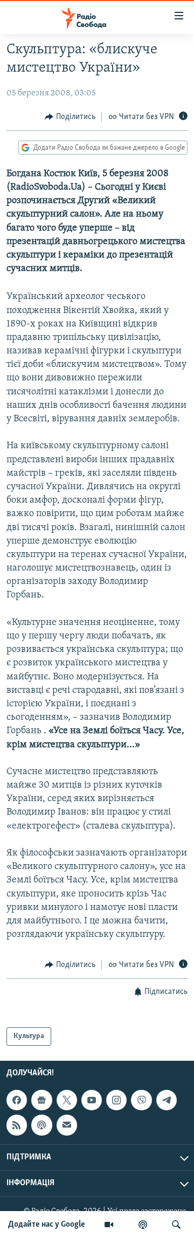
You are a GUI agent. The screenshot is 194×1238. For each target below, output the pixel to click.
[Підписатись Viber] (141, 1100)
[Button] (70, 117)
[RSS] (16, 1125)
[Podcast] (41, 1125)
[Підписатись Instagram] (116, 1100)
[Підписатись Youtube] (91, 1100)
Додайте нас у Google (46, 1224)
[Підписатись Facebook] (16, 1100)
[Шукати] (176, 1224)
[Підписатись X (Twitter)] (67, 1100)
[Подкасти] (143, 1224)
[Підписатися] (67, 1125)
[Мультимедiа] (109, 1224)
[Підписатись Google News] (41, 1100)
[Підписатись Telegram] (166, 1100)
